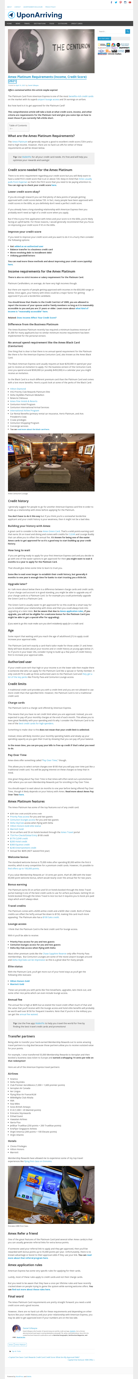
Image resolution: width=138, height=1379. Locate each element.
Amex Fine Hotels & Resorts (23, 401)
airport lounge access (48, 99)
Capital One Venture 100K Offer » (81, 1360)
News (18, 23)
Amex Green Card (51, 531)
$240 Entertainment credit (23, 847)
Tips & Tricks (16, 1351)
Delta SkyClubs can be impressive (28, 959)
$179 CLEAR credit (19, 838)
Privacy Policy (50, 7)
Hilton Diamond (18, 388)
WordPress (20, 1376)
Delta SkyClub (17, 822)
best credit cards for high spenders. (36, 723)
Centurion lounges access (22, 819)
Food (51, 23)
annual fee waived (29, 1014)
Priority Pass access (19, 816)
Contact (17, 7)
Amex (11, 1345)
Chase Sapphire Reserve (54, 953)
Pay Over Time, (50, 760)
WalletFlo (26, 156)
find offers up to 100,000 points (23, 868)
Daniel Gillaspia (33, 85)
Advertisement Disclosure (33, 7)
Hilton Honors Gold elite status (25, 825)
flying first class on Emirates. (38, 1161)
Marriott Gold (17, 829)
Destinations (40, 23)
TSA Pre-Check (17, 835)
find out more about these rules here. (31, 1289)
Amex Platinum (19, 141)
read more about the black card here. (33, 429)
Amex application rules (71, 611)
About (9, 7)
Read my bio (21, 1337)
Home (9, 23)
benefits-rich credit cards (81, 96)
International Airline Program (24, 410)
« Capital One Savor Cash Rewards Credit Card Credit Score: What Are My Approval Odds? (43, 1357)
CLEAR (72, 534)
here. (21, 794)
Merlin (29, 1376)
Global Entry (31, 835)
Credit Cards (76, 23)
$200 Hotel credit (18, 841)
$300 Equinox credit (20, 844)
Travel (27, 23)
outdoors (62, 23)
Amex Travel (67, 832)
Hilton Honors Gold (20, 981)
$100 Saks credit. (51, 917)
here (54, 185)
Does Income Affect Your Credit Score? (36, 317)
